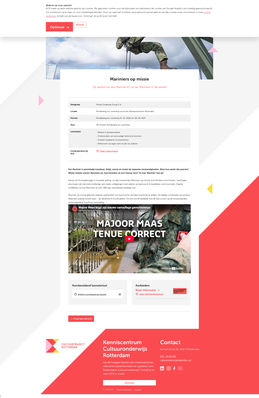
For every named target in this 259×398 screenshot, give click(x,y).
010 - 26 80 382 (168, 356)
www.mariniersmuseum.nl (151, 294)
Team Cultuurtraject (109, 151)
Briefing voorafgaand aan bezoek (92, 294)
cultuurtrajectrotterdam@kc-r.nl (175, 360)
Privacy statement (124, 389)
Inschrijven (129, 383)
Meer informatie (146, 290)
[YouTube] (180, 368)
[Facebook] (174, 368)
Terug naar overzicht (82, 319)
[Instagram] (169, 368)
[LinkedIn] (162, 368)
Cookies (137, 389)
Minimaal (80, 25)
